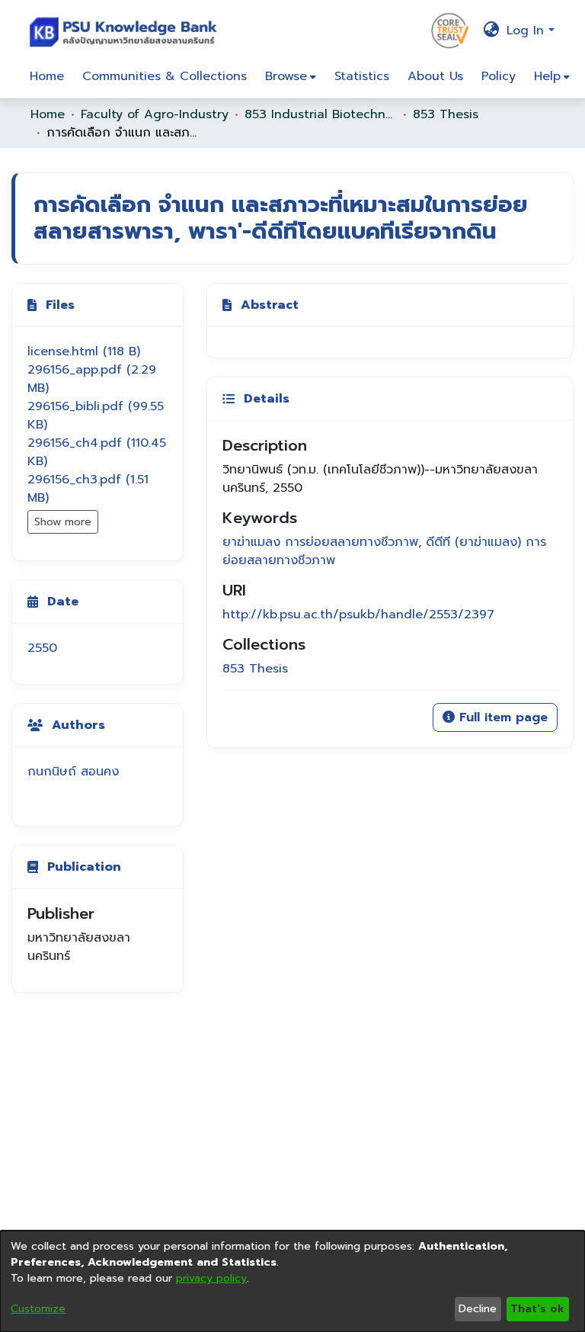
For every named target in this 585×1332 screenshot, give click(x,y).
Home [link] (47, 114)
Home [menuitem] (47, 76)
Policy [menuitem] (498, 76)
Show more (62, 522)
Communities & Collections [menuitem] (164, 76)
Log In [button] (527, 30)
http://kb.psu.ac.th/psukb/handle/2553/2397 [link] (358, 614)
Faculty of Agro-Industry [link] (155, 114)
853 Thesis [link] (445, 114)
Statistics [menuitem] (361, 76)
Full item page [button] (501, 717)
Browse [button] (286, 76)
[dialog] (292, 1281)
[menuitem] (290, 76)
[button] (127, 30)
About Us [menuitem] (435, 76)
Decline (478, 1309)
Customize (38, 1309)
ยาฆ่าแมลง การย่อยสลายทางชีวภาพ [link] (320, 542)
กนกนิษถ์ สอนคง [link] (73, 771)
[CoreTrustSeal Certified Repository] (450, 30)
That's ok (537, 1309)
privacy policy (211, 1278)
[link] (83, 351)
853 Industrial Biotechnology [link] (321, 114)
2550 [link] (42, 648)
